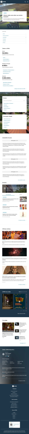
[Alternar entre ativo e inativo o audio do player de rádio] (5, 356)
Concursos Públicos (14, 404)
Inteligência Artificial (7, 120)
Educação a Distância (7, 108)
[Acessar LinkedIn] (26, 291)
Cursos (4, 33)
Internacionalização (7, 122)
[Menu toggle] (27, 2)
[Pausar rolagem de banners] (19, 26)
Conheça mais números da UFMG (19, 88)
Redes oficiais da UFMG (21, 313)
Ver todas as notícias (22, 284)
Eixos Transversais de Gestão (14, 395)
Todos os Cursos (14, 403)
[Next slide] (26, 311)
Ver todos (5, 127)
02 (12, 26)
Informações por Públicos (14, 396)
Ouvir (4, 369)
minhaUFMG (4, 37)
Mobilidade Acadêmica (14, 407)
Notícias (14, 416)
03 (14, 26)
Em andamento (8, 194)
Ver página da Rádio (22, 380)
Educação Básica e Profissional (8, 103)
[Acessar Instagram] (22, 291)
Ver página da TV (23, 343)
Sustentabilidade (6, 125)
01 (9, 26)
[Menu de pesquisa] (25, 2)
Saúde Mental (6, 123)
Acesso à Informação (14, 391)
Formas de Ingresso (5, 35)
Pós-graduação (6, 106)
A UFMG (14, 412)
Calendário (4, 40)
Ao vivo (7, 352)
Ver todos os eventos (22, 220)
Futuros (20, 194)
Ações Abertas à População (14, 401)
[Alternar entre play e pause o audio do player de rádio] (3, 354)
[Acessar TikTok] (23, 291)
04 (17, 26)
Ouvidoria (14, 392)
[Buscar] (23, 100)
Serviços (4, 42)
